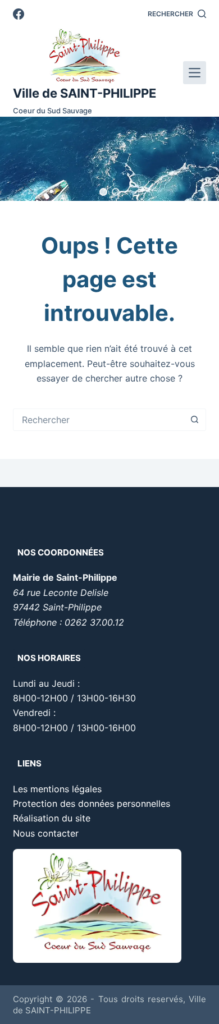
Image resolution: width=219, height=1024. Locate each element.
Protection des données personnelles (91, 803)
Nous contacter (46, 833)
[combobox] (98, 419)
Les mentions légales (57, 789)
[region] (109, 159)
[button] (103, 192)
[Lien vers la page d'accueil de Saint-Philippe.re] (84, 56)
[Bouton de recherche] (195, 419)
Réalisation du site (51, 818)
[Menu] (194, 72)
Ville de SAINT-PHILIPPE (84, 93)
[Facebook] (18, 14)
